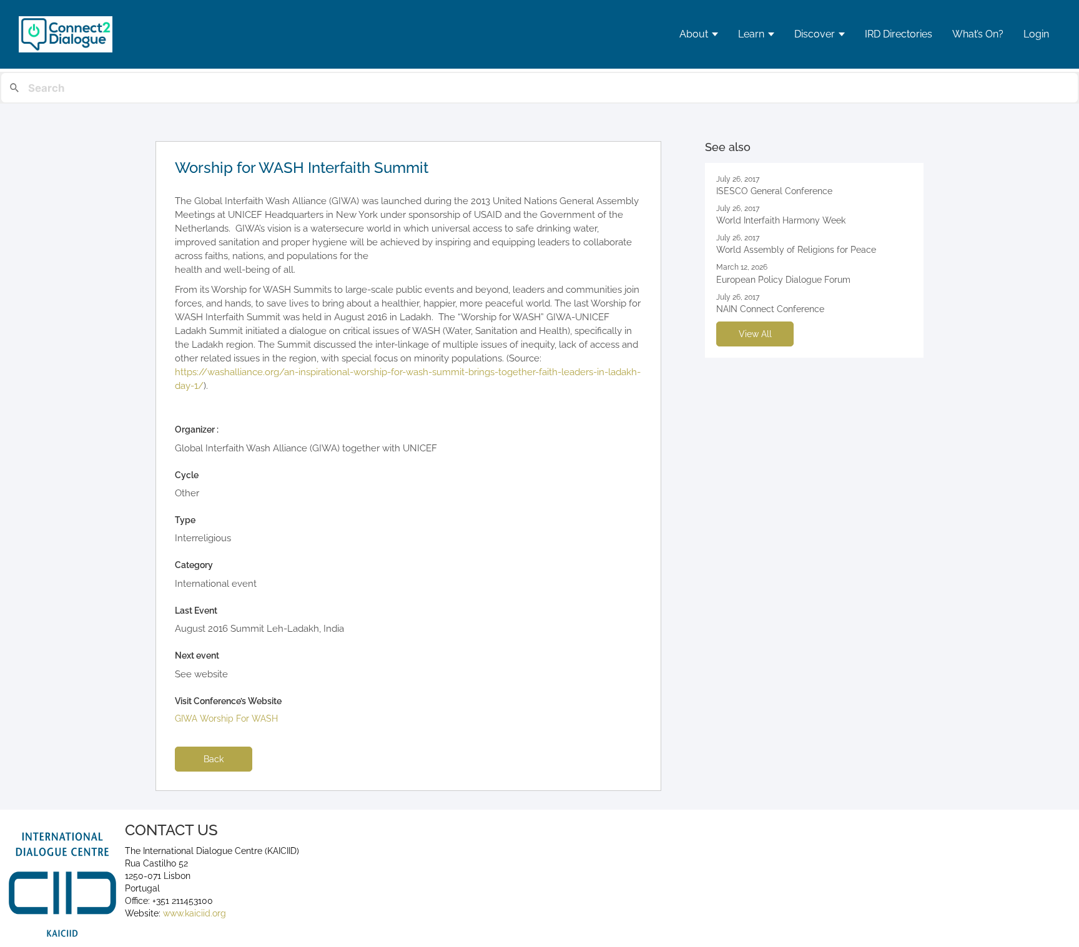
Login (1036, 34)
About (693, 34)
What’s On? (977, 34)
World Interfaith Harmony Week (780, 220)
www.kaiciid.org (193, 913)
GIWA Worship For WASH (226, 719)
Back (214, 759)
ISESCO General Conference (774, 191)
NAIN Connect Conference (770, 309)
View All (755, 334)
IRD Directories (898, 34)
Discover (814, 34)
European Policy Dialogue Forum (783, 280)
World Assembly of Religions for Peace (796, 250)
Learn (751, 34)
